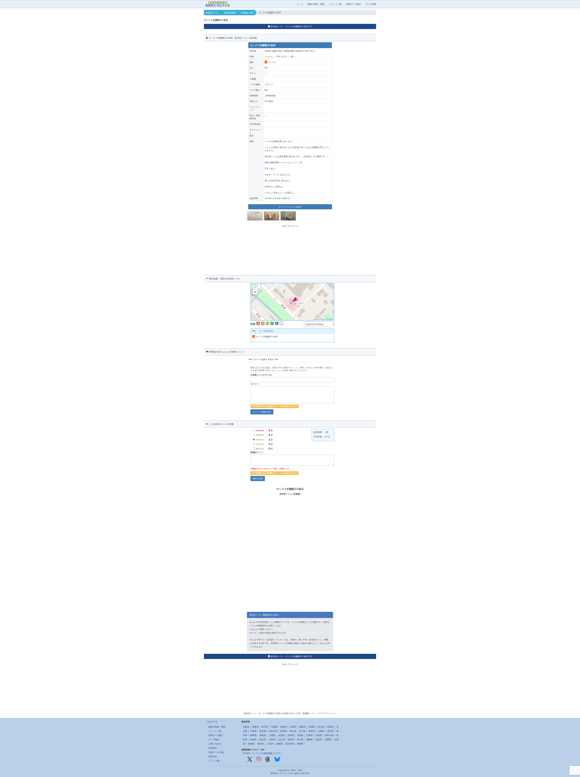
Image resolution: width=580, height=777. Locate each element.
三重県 (272, 735)
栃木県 (321, 726)
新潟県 (283, 731)
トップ (300, 4)
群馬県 (330, 726)
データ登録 (371, 4)
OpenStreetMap (327, 319)
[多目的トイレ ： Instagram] (258, 759)
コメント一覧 (335, 4)
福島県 (302, 726)
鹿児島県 (289, 743)
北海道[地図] (230, 12)
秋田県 (283, 726)
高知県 (319, 739)
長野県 (330, 731)
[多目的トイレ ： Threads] (268, 759)
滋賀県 (281, 735)
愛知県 (262, 735)
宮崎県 (279, 743)
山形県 (293, 726)
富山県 (293, 731)
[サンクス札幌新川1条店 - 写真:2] (271, 215)
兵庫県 (309, 735)
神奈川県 (273, 731)
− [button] (255, 292)
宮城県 (274, 726)
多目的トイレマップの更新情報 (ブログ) (262, 753)
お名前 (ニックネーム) (261, 374)
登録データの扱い (216, 752)
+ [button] (255, 287)
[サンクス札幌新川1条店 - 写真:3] (288, 215)
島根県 (253, 739)
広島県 (272, 739)
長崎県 (251, 743)
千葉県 (253, 731)
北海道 (246, 726)
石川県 (302, 731)
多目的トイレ (212, 12)
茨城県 (311, 726)
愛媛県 (309, 739)
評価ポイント (256, 452)
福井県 (311, 731)
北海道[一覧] (247, 12)
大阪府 (300, 735)
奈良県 (319, 735)
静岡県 (253, 735)
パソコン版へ (214, 760)
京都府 (291, 735)
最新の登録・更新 (316, 4)
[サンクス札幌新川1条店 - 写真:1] (255, 215)
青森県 (255, 726)
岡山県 (262, 739)
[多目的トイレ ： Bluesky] (277, 759)
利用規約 (212, 747)
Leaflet (315, 319)
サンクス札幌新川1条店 (265, 336)
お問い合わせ (214, 743)
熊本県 (260, 743)
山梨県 (321, 731)
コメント (254, 383)
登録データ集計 (353, 4)
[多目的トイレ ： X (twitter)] (249, 759)
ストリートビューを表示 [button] (290, 206)
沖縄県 (300, 743)
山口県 (281, 739)
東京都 (262, 731)
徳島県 (291, 739)
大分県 (270, 743)
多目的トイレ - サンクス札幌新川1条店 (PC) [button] (291, 26)
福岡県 (328, 739)
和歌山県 (329, 735)
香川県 (300, 739)
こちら (252, 629)
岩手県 (265, 726)
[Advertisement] (290, 249)
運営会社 (212, 756)
